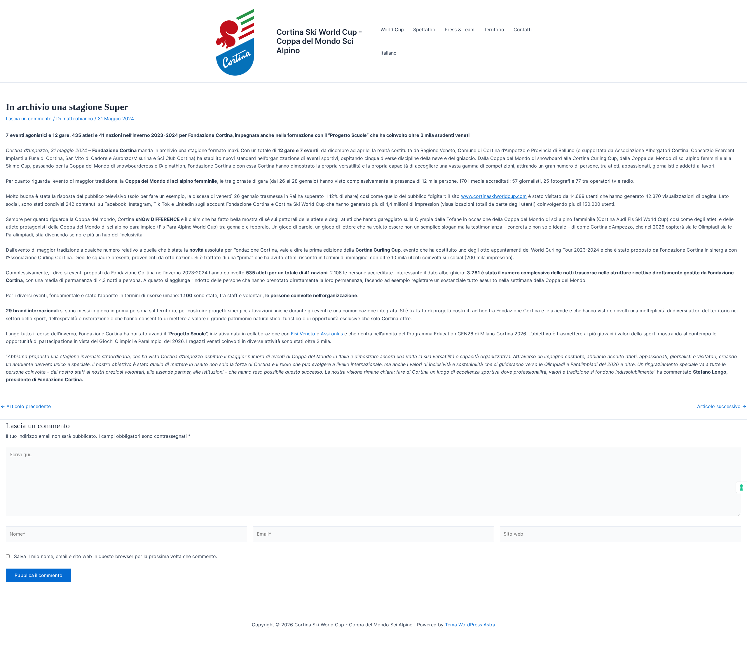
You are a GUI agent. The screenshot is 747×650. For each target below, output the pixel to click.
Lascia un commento (29, 118)
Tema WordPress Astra (470, 625)
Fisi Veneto (303, 334)
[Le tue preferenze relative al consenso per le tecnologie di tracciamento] (741, 487)
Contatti (523, 29)
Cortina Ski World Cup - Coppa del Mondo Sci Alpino (319, 41)
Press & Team (459, 29)
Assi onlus (332, 334)
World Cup (392, 29)
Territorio (494, 29)
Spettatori (424, 29)
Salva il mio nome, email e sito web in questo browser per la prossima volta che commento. (115, 556)
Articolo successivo (721, 406)
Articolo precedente (26, 406)
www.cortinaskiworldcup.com (494, 196)
